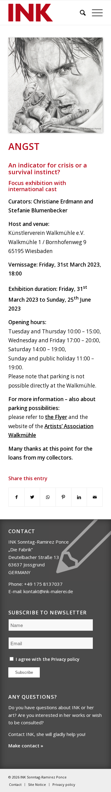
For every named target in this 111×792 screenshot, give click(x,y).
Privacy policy (65, 659)
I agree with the (46, 659)
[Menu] (94, 12)
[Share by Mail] (94, 497)
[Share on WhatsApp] (48, 497)
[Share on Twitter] (32, 497)
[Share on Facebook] (16, 497)
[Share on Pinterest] (63, 497)
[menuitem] (80, 12)
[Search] (80, 12)
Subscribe (24, 672)
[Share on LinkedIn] (79, 497)
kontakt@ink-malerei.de (48, 591)
